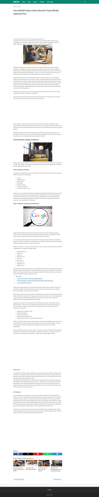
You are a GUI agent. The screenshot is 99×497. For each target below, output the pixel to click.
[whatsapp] (47, 454)
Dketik (16, 2)
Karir (23, 1)
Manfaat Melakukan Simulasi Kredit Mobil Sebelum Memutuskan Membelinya (35, 280)
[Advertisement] (37, 27)
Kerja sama (50, 1)
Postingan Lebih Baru (19, 479)
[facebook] (18, 454)
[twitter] (28, 454)
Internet (42, 1)
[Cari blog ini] (85, 2)
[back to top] (96, 493)
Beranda (49, 489)
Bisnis (29, 1)
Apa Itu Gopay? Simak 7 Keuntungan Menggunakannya (29, 278)
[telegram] (57, 454)
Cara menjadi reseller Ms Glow (24, 282)
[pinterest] (38, 454)
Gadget (35, 1)
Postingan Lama (57, 479)
